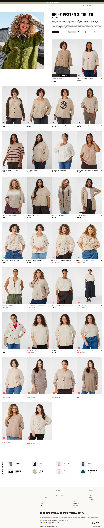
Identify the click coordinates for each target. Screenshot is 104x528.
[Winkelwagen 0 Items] (101, 5)
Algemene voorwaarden (50, 526)
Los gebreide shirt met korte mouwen (9, 215)
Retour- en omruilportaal (77, 497)
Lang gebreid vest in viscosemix (83, 215)
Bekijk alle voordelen (60, 495)
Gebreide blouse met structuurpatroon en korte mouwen (62, 305)
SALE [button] (39, 7)
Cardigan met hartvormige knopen (83, 125)
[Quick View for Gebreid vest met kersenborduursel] (26, 350)
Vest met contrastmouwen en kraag (8, 125)
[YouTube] (98, 522)
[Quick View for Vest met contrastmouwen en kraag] (26, 125)
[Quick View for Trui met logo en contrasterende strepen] (76, 125)
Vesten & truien (43, 499)
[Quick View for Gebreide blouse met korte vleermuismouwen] (101, 260)
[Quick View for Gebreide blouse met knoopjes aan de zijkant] (101, 396)
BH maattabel (75, 499)
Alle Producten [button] (4, 7)
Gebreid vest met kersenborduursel (8, 350)
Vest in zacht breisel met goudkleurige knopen (35, 305)
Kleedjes (67, 464)
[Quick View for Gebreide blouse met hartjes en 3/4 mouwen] (101, 78)
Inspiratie (10, 5)
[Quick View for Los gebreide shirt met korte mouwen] (26, 215)
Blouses (41, 492)
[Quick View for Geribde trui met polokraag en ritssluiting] (51, 396)
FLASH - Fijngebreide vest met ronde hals (59, 350)
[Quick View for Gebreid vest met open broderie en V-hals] (51, 260)
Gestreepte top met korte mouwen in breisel (10, 170)
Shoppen (4, 5)
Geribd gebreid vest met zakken (58, 215)
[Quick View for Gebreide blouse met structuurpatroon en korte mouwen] (76, 305)
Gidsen (16, 5)
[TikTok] (96, 522)
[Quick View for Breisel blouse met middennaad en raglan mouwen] (26, 441)
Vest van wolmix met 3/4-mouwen (58, 79)
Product (89, 35)
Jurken (41, 501)
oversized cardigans (88, 21)
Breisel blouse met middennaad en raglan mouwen (11, 441)
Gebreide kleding (91, 471)
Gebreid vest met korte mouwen (33, 215)
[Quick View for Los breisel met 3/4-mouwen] (26, 396)
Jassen (43, 471)
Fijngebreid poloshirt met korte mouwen (84, 305)
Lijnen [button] (30, 7)
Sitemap (61, 526)
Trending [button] (14, 7)
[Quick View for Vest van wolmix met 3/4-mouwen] (76, 80)
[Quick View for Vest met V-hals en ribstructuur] (51, 125)
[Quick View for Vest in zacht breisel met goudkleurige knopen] (51, 305)
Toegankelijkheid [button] (76, 503)
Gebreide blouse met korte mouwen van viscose (86, 350)
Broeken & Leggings (43, 497)
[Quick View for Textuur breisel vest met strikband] (26, 305)
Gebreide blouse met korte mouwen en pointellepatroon (87, 170)
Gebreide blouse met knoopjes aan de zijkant (85, 395)
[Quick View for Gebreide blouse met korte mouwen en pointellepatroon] (101, 170)
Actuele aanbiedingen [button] (22, 7)
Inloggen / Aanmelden (60, 493)
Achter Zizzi (91, 493)
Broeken (67, 471)
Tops (43, 464)
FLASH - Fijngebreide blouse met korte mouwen (36, 350)
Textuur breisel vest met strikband (8, 305)
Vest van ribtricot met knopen (57, 395)
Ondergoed (19, 471)
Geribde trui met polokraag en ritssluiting (34, 395)
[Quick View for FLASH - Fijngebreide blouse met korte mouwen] (51, 350)
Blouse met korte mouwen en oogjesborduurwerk (11, 260)
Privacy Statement (43, 526)
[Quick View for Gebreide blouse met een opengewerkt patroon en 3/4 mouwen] (51, 441)
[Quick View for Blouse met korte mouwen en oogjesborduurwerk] (26, 260)
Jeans (91, 464)
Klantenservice (75, 492)
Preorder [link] (35, 7)
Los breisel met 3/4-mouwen (7, 395)
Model (93, 35)
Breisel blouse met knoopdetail (32, 170)
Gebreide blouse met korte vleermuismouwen (85, 260)
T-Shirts (19, 464)
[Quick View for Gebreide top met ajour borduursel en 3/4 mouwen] (76, 260)
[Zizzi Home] (52, 5)
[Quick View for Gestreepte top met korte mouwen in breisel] (26, 170)
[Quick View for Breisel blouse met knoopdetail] (51, 170)
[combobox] (88, 5)
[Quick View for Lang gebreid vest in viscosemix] (101, 215)
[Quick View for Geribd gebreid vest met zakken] (76, 215)
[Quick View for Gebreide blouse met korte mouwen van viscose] (101, 350)
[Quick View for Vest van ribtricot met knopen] (76, 396)
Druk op (90, 497)
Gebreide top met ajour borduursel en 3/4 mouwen (61, 260)
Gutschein (74, 501)
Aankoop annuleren (76, 505)
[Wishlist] (75, 41)
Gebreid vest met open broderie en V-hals (34, 260)
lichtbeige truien (98, 22)
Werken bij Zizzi (91, 499)
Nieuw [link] (11, 7)
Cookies (57, 526)
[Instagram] (92, 522)
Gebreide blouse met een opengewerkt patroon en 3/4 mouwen (37, 441)
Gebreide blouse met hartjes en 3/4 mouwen (85, 78)
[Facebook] (94, 522)
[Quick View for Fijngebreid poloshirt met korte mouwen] (101, 305)
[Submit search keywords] (83, 5)
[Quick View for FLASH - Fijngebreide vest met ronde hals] (76, 350)
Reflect (90, 495)
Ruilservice (75, 495)
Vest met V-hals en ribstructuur (32, 125)
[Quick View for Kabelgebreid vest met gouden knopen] (76, 170)
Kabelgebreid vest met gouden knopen (59, 170)
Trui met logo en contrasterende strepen (59, 125)
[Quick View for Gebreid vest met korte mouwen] (51, 215)
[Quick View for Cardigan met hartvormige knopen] (101, 125)
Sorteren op (98, 35)
